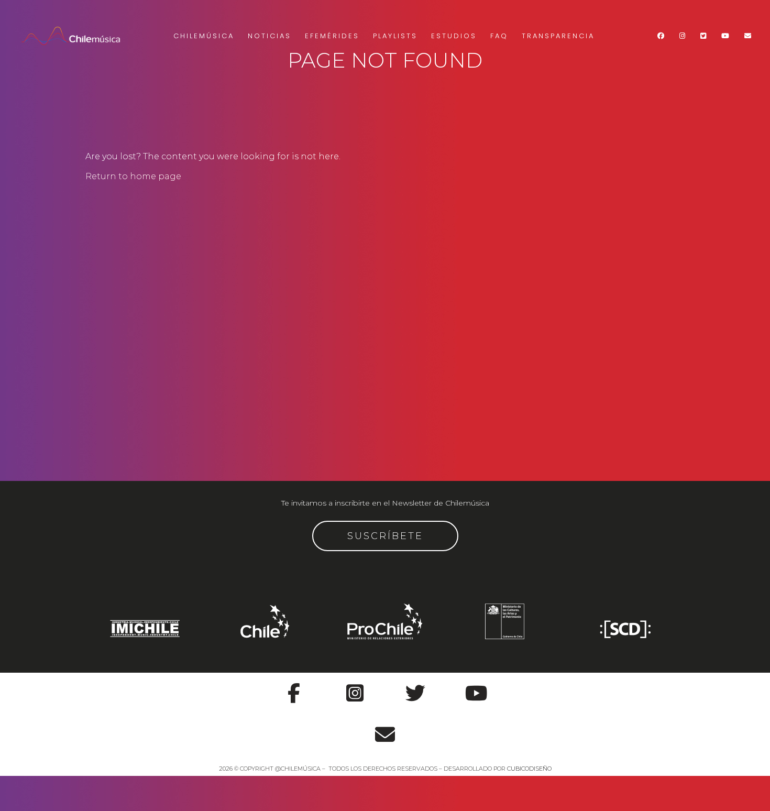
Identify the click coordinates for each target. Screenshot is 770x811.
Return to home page (133, 176)
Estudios (454, 36)
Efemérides (332, 36)
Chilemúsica (203, 36)
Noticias (269, 36)
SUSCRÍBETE (385, 536)
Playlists (395, 36)
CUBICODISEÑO (529, 768)
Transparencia (558, 36)
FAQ (499, 36)
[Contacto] (385, 729)
